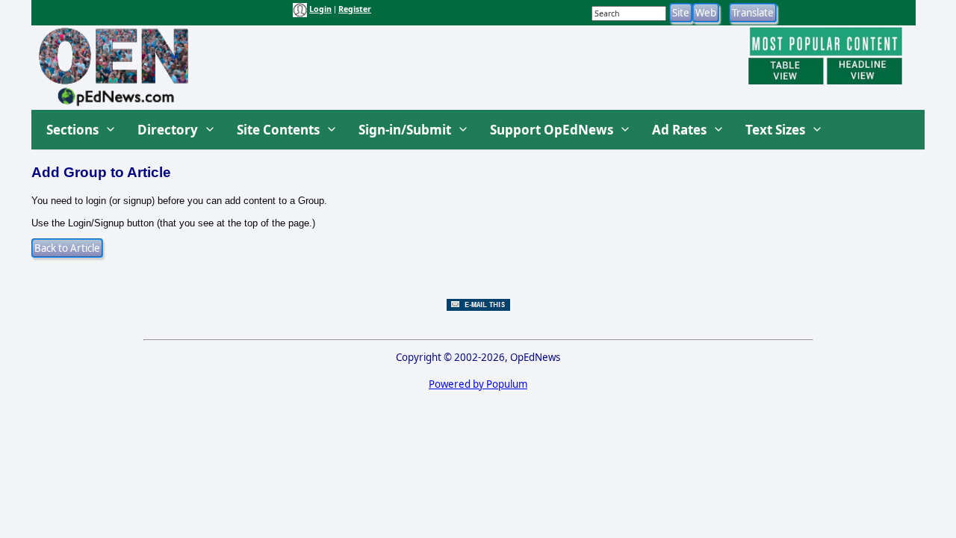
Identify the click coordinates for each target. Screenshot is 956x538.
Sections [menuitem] (72, 129)
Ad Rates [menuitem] (679, 129)
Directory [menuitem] (167, 129)
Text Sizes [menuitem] (775, 129)
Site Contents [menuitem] (278, 129)
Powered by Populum (478, 384)
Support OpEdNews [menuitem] (551, 129)
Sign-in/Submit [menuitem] (404, 129)
